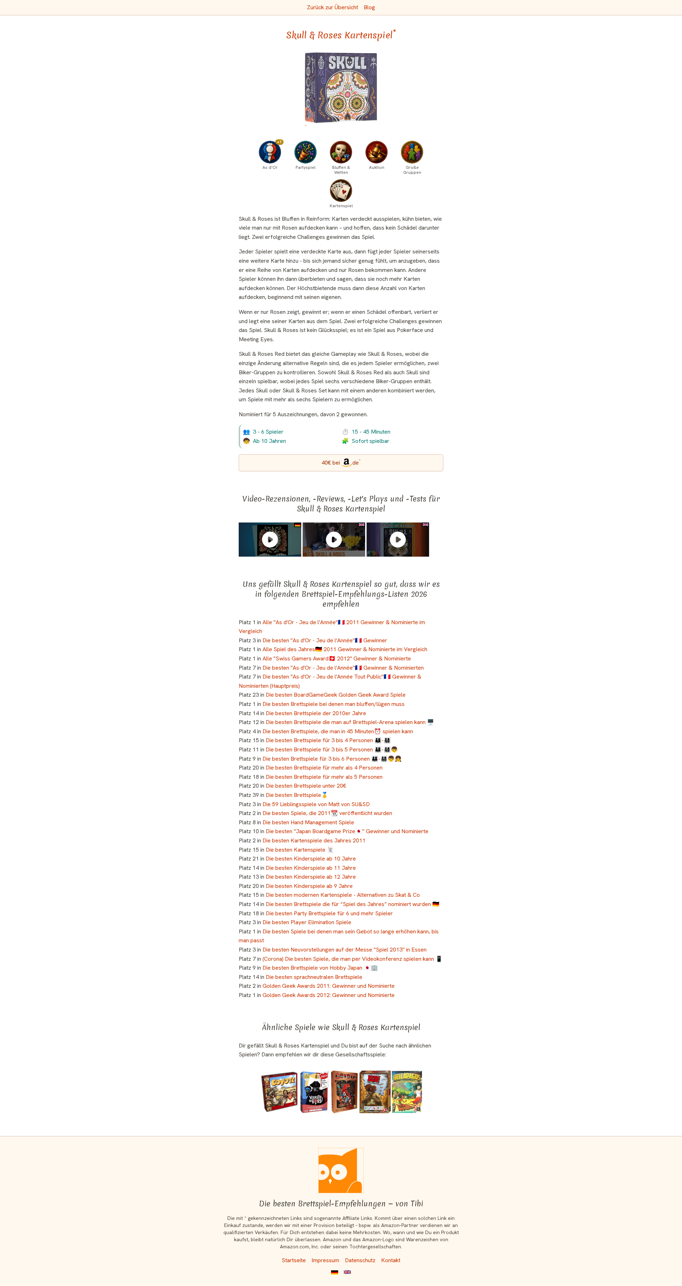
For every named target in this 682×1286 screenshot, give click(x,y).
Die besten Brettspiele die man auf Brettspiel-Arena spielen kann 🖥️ (350, 722)
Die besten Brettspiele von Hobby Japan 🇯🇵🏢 (320, 967)
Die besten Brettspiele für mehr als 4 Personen (324, 767)
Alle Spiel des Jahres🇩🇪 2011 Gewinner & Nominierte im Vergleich (344, 649)
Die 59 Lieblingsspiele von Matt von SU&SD (316, 804)
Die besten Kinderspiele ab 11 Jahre (311, 868)
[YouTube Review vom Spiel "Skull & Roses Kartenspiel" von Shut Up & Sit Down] (334, 540)
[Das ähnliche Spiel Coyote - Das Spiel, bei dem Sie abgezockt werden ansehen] (279, 1092)
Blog (369, 7)
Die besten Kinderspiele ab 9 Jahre (309, 886)
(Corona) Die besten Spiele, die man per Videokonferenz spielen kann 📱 (352, 959)
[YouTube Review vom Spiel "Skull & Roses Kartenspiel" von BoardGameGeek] (398, 540)
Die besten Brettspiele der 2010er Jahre (316, 713)
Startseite (294, 1260)
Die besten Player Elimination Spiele (306, 922)
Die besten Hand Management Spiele (308, 822)
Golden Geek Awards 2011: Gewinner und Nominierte (328, 986)
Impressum (325, 1260)
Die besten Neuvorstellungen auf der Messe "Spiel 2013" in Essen (344, 949)
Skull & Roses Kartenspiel (341, 35)
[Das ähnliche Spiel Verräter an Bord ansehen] (314, 1092)
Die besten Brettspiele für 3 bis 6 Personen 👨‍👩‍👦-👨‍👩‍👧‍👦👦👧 (332, 758)
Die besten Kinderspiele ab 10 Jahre (311, 858)
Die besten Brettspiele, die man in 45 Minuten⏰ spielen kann (337, 731)
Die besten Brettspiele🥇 (297, 795)
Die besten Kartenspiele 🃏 (300, 849)
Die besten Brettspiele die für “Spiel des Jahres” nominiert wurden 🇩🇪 (352, 904)
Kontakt (390, 1260)
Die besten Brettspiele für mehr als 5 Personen (324, 777)
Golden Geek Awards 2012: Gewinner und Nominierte (328, 995)
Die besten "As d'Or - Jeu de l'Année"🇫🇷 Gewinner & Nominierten (343, 667)
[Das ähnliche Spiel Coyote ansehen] (344, 1092)
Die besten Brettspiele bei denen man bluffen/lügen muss (333, 704)
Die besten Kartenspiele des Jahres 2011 (314, 840)
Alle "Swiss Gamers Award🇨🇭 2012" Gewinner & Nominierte (336, 658)
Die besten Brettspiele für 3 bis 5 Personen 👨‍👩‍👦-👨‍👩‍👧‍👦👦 (332, 749)
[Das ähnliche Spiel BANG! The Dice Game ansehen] (375, 1092)
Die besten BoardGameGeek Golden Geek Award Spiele (336, 694)
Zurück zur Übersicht (332, 7)
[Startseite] (341, 1170)
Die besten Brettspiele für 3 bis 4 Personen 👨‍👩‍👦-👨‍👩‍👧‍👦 (328, 740)
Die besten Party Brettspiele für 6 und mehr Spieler (329, 913)
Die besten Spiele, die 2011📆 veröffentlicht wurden (327, 813)
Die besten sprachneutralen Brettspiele (314, 977)
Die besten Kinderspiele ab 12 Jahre (311, 876)
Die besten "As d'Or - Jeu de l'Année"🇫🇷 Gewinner (324, 640)
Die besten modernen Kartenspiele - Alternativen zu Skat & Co (343, 895)
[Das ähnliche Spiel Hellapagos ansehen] (406, 1092)
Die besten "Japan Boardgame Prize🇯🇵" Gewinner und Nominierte (347, 831)
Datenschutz (360, 1260)
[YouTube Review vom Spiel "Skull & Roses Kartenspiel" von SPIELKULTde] (270, 540)
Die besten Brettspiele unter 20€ (306, 785)
